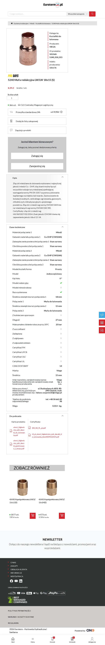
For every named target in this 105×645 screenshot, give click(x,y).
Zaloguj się (37, 155)
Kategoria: (55, 36)
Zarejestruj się (37, 166)
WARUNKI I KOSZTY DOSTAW (21, 617)
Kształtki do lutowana (43, 23)
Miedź (32, 23)
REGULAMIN (13, 623)
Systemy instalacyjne (21, 23)
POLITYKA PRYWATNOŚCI (19, 611)
